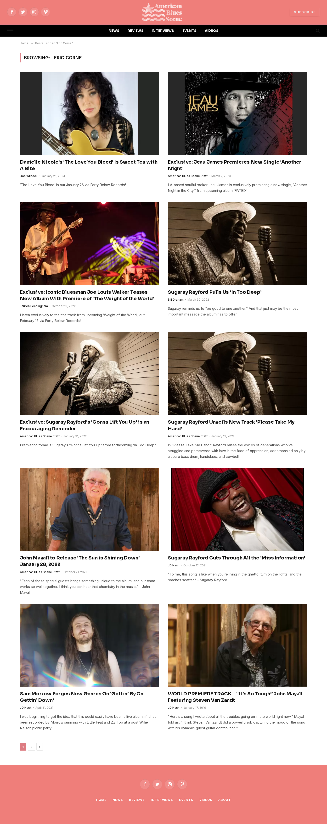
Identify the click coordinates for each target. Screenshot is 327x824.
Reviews (137, 800)
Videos (205, 800)
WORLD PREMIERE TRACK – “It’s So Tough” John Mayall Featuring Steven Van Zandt (235, 697)
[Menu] (10, 30)
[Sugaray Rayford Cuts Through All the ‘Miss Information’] (237, 509)
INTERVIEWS (163, 30)
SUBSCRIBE (305, 12)
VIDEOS (212, 30)
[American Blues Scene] (163, 12)
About (224, 800)
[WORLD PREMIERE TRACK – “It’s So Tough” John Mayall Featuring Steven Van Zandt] (237, 645)
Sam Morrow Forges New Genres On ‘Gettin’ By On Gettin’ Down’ (81, 697)
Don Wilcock (29, 176)
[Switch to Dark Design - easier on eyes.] (309, 30)
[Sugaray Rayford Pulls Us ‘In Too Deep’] (237, 243)
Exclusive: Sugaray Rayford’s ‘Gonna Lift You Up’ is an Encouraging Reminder (84, 425)
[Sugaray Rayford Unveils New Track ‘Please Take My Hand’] (237, 373)
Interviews (162, 800)
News (118, 800)
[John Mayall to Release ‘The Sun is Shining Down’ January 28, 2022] (89, 509)
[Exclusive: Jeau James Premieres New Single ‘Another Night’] (237, 113)
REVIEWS (136, 30)
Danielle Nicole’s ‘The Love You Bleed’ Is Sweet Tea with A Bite (89, 165)
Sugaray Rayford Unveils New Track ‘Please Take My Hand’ (231, 425)
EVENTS (189, 30)
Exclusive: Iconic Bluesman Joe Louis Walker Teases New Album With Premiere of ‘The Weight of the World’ (87, 295)
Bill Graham (176, 299)
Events (186, 800)
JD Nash (174, 565)
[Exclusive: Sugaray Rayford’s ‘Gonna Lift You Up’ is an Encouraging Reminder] (89, 373)
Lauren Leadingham (34, 306)
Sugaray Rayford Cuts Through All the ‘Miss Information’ (236, 558)
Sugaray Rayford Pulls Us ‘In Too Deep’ (214, 292)
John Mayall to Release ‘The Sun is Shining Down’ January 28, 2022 (80, 561)
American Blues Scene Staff (188, 176)
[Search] (317, 30)
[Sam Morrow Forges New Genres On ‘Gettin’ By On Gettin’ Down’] (89, 645)
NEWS (113, 30)
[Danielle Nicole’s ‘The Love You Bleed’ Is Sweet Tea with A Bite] (89, 113)
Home (101, 800)
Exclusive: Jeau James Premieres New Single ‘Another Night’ (234, 165)
